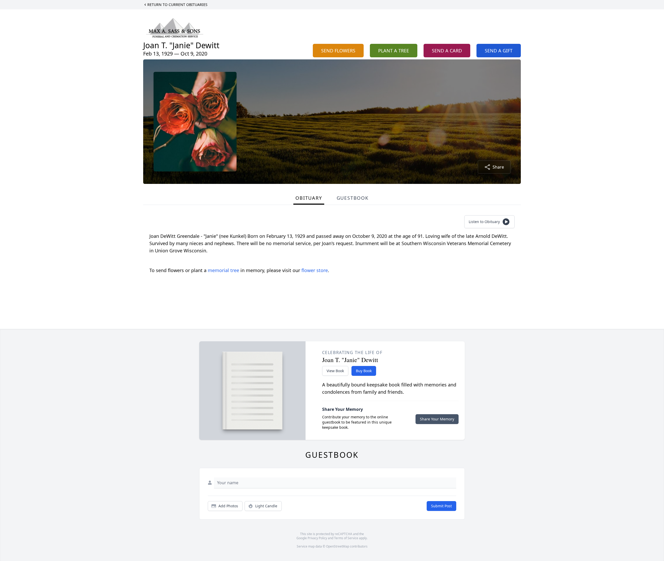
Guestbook (353, 198)
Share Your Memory (437, 419)
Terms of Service (346, 538)
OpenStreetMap (337, 546)
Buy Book (364, 370)
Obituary (308, 198)
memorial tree (223, 270)
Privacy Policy (317, 538)
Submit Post (441, 505)
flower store (314, 270)
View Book (335, 370)
